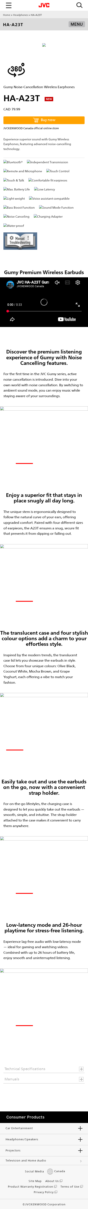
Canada (59, 1171)
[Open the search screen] (79, 5)
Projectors (13, 1150)
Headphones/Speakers (22, 1139)
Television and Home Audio (26, 1160)
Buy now (48, 120)
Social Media (34, 1171)
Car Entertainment (19, 1128)
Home (6, 14)
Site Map (35, 1181)
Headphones (20, 14)
